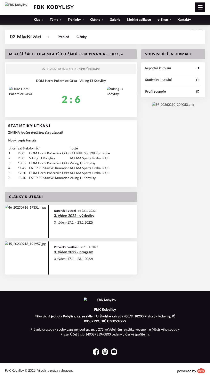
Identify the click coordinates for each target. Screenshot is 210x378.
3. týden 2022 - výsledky (74, 216)
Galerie (115, 19)
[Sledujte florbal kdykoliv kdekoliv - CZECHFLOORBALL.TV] (173, 104)
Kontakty (184, 19)
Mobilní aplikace (139, 19)
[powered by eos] (191, 370)
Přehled (63, 37)
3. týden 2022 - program (73, 252)
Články (81, 37)
